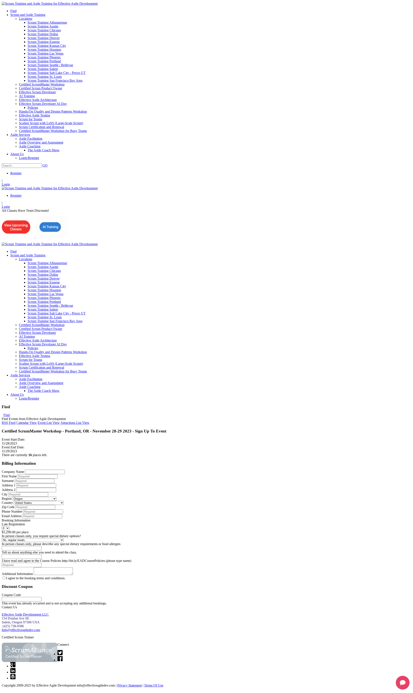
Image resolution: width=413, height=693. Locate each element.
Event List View (49, 423)
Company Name (13, 472)
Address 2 (8, 490)
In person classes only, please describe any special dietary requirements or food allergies (61, 544)
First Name (9, 476)
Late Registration (13, 524)
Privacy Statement (129, 685)
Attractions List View (74, 423)
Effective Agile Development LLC (25, 614)
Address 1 (8, 485)
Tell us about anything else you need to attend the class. (39, 552)
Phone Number (12, 511)
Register (16, 173)
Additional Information (17, 574)
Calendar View (26, 423)
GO (45, 165)
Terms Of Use (153, 685)
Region (7, 498)
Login (6, 184)
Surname (8, 481)
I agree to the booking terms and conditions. (35, 578)
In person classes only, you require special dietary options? (41, 536)
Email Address (12, 516)
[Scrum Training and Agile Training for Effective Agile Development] (50, 3)
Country (7, 502)
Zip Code (8, 507)
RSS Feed (8, 423)
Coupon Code (11, 595)
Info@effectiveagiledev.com (21, 630)
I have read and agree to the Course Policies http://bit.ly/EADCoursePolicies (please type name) (66, 561)
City (5, 494)
